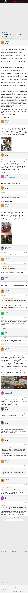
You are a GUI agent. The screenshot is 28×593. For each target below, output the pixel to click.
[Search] (26, 1)
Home (2, 589)
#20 (26, 502)
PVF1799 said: (4, 505)
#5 (26, 192)
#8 (26, 263)
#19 (26, 484)
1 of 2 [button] (10, 517)
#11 (26, 317)
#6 (26, 210)
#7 (26, 252)
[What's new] (23, 1)
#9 (26, 282)
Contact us (3, 587)
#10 (26, 295)
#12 (26, 337)
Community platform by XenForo (12, 591)
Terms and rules (10, 587)
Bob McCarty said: (5, 447)
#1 (26, 47)
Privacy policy (17, 587)
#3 (26, 159)
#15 (26, 413)
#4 (26, 181)
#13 (26, 353)
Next (14, 517)
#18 (26, 466)
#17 (26, 444)
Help (22, 587)
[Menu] (2, 1)
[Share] (25, 47)
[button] (1, 586)
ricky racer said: (5, 487)
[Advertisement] (14, 18)
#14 (26, 397)
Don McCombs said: (6, 468)
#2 (26, 125)
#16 (26, 427)
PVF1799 (4, 38)
